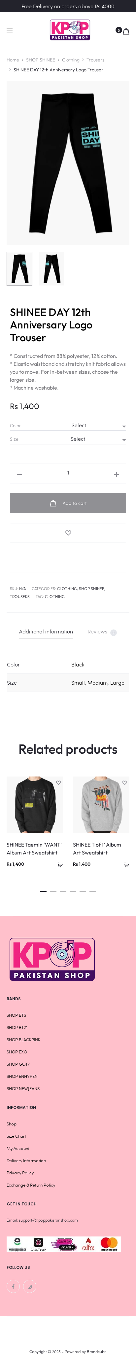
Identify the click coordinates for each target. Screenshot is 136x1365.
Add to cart (73, 503)
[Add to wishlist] (68, 533)
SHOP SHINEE (40, 60)
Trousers (95, 60)
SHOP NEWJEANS (23, 1088)
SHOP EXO (17, 1052)
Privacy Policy (20, 1173)
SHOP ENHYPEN (22, 1076)
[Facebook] (13, 1286)
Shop (12, 1124)
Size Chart (16, 1136)
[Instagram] (29, 1286)
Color (15, 425)
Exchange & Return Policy (31, 1185)
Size (14, 439)
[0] (126, 30)
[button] (43, 889)
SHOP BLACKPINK (23, 1040)
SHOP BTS (16, 1015)
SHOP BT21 (17, 1027)
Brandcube (97, 1351)
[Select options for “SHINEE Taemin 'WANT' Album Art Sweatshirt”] (58, 864)
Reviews (101, 631)
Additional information (46, 631)
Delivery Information (26, 1160)
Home (13, 60)
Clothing (71, 60)
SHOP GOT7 (18, 1064)
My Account (18, 1148)
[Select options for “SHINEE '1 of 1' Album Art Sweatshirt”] (124, 864)
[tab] (46, 631)
